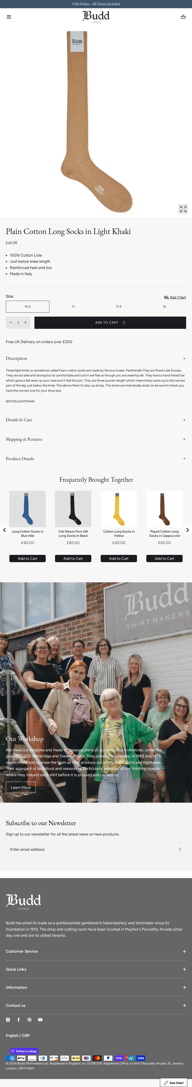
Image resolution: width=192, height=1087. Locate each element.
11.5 (119, 306)
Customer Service (22, 951)
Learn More (21, 787)
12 (164, 306)
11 (73, 306)
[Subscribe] (180, 849)
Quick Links (16, 969)
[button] (9, 17)
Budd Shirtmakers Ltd (33, 1063)
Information (16, 987)
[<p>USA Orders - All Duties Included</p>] (96, 4)
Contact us (16, 1005)
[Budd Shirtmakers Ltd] (96, 17)
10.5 (28, 306)
